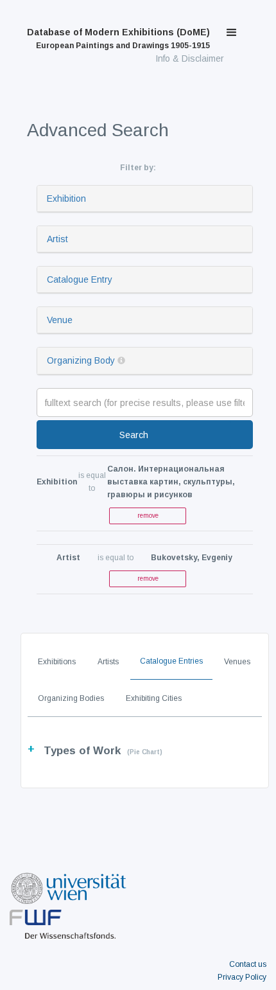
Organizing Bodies (71, 698)
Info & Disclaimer (189, 58)
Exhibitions (57, 661)
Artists (108, 661)
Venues (237, 661)
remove (148, 515)
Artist (57, 239)
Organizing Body (81, 360)
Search (133, 435)
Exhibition (66, 198)
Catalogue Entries (171, 661)
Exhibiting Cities (154, 698)
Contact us (247, 964)
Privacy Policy (242, 977)
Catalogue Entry (79, 279)
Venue (60, 320)
